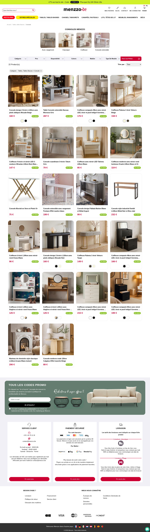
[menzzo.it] (83, 526)
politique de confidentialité (27, 409)
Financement (51, 496)
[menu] (75, 17)
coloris (73, 58)
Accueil (9, 24)
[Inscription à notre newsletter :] (30, 399)
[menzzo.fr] (76, 526)
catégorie (18, 58)
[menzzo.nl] (87, 526)
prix (36, 58)
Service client (51, 499)
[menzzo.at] (91, 526)
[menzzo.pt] (102, 526)
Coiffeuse (84, 50)
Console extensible (102, 50)
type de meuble (111, 58)
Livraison (28, 496)
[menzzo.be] (94, 526)
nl (147, 5)
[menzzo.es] (98, 526)
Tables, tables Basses (18, 24)
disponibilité (55, 58)
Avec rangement (48, 50)
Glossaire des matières (33, 502)
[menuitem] (8, 17)
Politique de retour (31, 499)
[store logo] (75, 10)
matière (92, 58)
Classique (66, 50)
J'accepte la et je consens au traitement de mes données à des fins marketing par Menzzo (30, 410)
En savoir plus (29, 479)
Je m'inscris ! (29, 405)
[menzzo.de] (79, 526)
